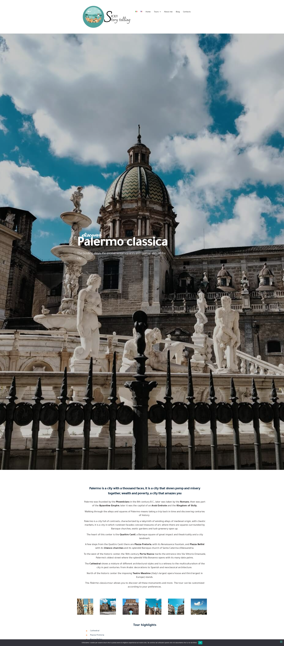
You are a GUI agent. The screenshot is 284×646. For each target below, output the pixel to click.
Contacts (187, 12)
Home (148, 12)
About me (168, 12)
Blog (178, 12)
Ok (200, 642)
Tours (156, 12)
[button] (157, 11)
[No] (281, 642)
